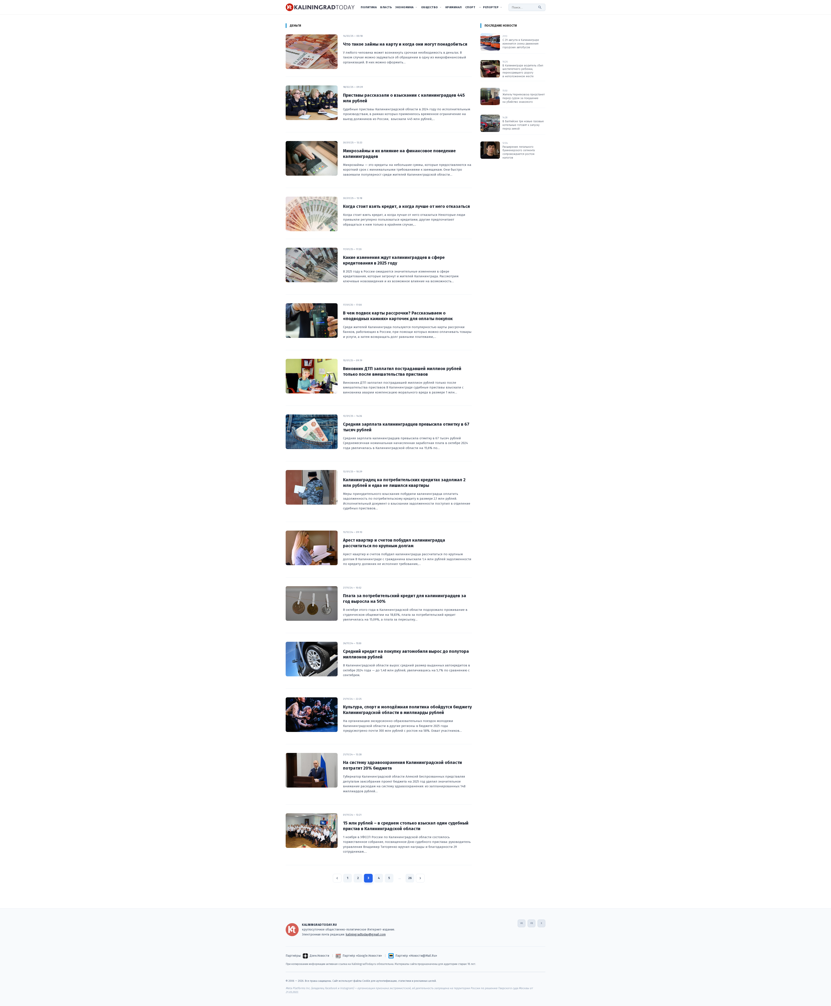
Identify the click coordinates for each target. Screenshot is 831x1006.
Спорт (470, 7)
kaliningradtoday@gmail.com (366, 934)
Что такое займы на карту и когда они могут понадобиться (405, 44)
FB (531, 923)
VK (521, 923)
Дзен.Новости (319, 956)
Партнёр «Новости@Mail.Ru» (416, 956)
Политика (369, 7)
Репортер (491, 7)
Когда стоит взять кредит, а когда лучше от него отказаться (406, 206)
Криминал (453, 7)
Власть (386, 7)
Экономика (404, 7)
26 (410, 878)
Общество (429, 7)
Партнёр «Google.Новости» (362, 956)
